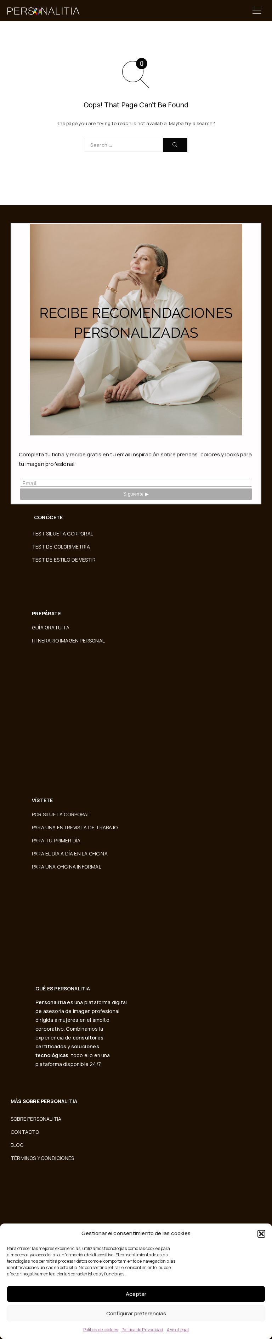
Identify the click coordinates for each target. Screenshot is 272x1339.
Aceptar (136, 1294)
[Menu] (257, 10)
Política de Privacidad (142, 1330)
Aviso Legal (178, 1330)
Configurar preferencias (136, 1313)
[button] (261, 1233)
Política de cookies (100, 1330)
